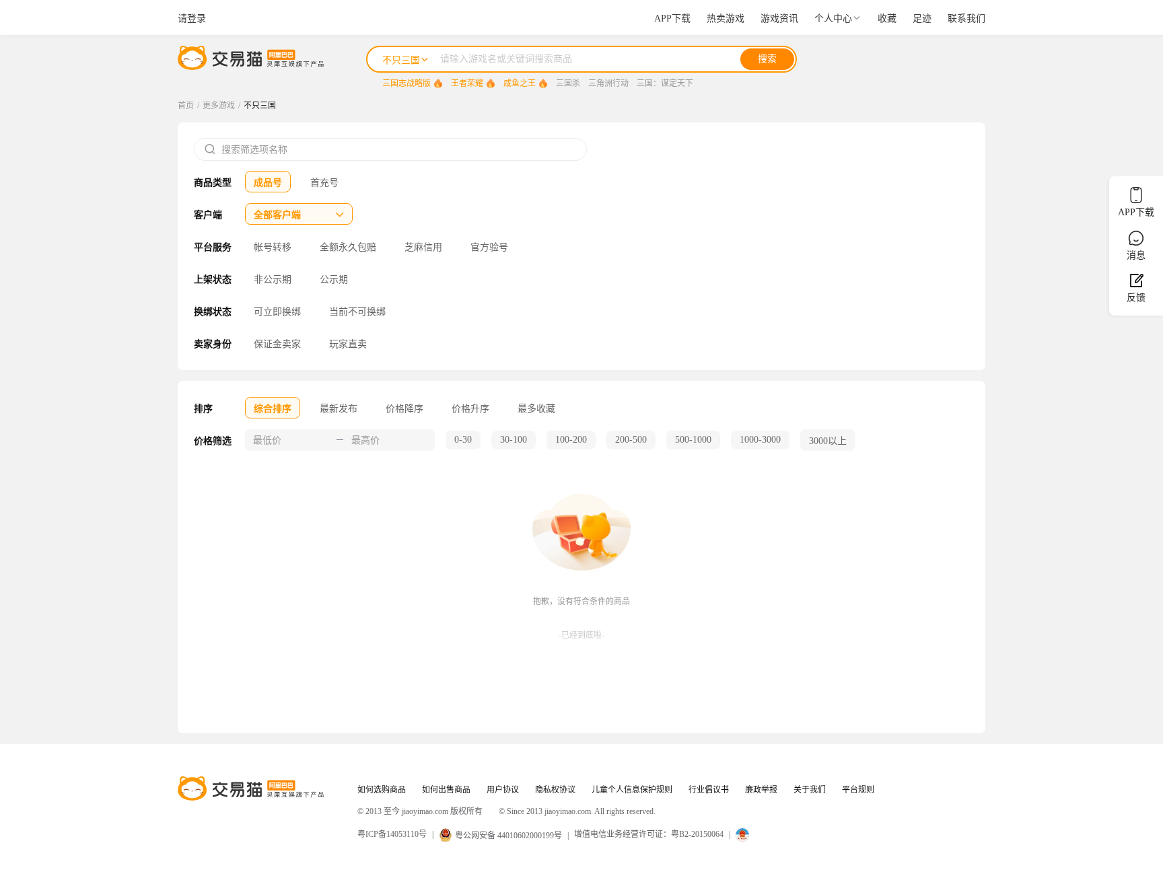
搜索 (767, 59)
